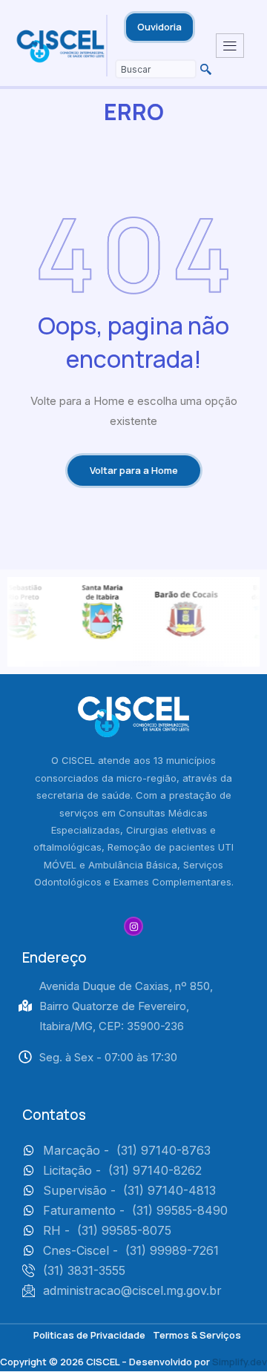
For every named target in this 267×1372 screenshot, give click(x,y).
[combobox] (156, 69)
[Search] (204, 69)
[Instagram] (133, 926)
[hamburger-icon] (230, 46)
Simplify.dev (239, 1361)
